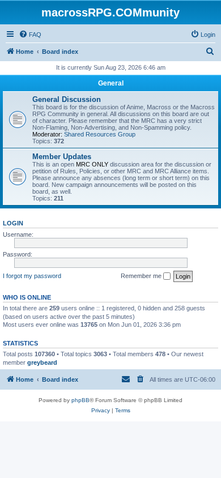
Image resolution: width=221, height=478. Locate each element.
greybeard (42, 362)
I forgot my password (32, 275)
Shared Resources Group (99, 134)
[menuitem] (30, 34)
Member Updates (61, 156)
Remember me (142, 275)
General (111, 83)
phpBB (80, 400)
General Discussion (66, 99)
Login (13, 223)
